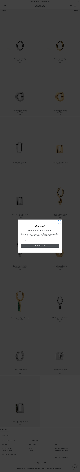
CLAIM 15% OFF (40, 246)
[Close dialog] (59, 222)
